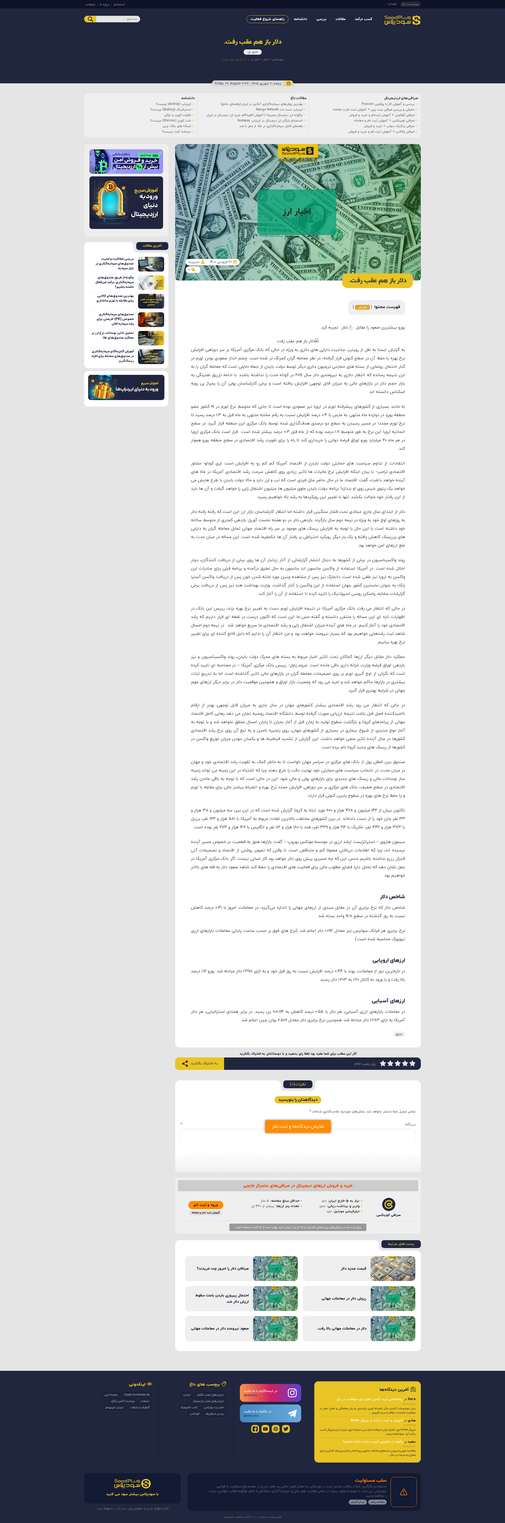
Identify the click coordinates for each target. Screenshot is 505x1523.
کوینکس (194, 1414)
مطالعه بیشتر (377, 1502)
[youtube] (265, 1429)
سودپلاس (278, 59)
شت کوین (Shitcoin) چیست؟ (170, 121)
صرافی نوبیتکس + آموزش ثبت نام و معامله (384, 121)
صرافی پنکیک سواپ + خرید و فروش (389, 126)
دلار (345, 327)
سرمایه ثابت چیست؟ (176, 132)
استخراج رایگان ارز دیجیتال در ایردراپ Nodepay (270, 121)
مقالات (341, 19)
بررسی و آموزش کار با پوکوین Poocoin (388, 104)
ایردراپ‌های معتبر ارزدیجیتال (208, 1401)
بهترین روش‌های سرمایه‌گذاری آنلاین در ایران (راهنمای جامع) (261, 104)
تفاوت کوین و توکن (177, 115)
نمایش (362, 307)
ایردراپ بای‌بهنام (115, 1407)
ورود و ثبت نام (206, 1205)
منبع (399, 1034)
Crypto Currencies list (136, 1395)
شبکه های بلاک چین (177, 126)
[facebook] (255, 1429)
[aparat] (276, 1429)
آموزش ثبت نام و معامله (206, 1213)
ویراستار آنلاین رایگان (122, 1401)
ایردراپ (392, 4)
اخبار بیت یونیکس (214, 1407)
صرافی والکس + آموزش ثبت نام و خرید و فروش (381, 132)
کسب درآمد (363, 19)
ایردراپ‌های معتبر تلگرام (210, 1395)
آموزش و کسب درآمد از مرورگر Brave (377, 1420)
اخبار (266, 59)
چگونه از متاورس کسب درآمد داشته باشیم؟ (373, 1442)
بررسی (321, 19)
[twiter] (286, 1429)
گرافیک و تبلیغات (139, 1407)
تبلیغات (90, 4)
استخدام (119, 4)
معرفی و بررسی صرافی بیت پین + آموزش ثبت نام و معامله (373, 110)
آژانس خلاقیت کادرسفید (236, 1517)
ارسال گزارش (358, 1502)
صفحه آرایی (111, 1395)
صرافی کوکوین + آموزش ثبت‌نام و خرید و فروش (381, 115)
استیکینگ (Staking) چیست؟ (170, 110)
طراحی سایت (274, 1517)
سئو (263, 1517)
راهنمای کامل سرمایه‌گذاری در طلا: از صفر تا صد (270, 126)
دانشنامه (300, 19)
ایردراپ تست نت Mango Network (279, 110)
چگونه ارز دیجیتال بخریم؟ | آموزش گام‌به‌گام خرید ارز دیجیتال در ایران (254, 115)
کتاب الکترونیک (188, 1407)
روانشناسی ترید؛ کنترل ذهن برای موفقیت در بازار (369, 1399)
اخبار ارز (253, 52)
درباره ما (104, 4)
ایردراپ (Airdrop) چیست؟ (173, 104)
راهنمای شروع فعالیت (267, 19)
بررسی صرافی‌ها (215, 1414)
